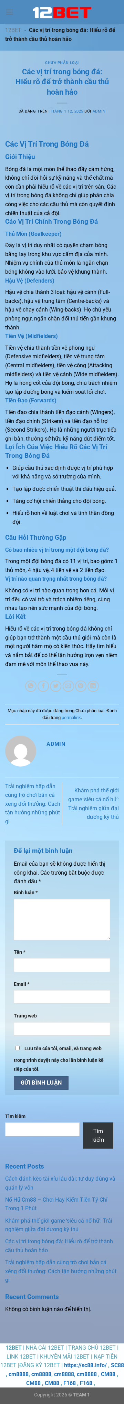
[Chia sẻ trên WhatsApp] (31, 686)
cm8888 (19, 1374)
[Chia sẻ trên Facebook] (43, 686)
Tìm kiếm (15, 1116)
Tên (19, 952)
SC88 (117, 1365)
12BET (13, 30)
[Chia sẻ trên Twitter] (55, 686)
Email (21, 984)
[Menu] (9, 11)
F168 (69, 1383)
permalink (71, 717)
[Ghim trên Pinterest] (80, 686)
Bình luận (26, 893)
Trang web (25, 1016)
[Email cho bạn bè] (68, 686)
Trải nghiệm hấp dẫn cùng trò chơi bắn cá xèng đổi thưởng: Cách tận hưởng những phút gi (32, 804)
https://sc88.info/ (85, 1365)
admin (99, 111)
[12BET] (62, 12)
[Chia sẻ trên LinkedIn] (93, 686)
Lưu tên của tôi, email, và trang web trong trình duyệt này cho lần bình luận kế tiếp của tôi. (59, 1059)
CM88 (108, 1374)
